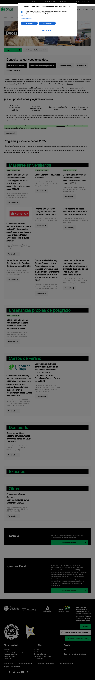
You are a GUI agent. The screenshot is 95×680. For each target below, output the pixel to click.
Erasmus (70, 84)
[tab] (14, 107)
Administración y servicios (42, 656)
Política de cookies (66, 663)
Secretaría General (40, 654)
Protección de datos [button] (27, 18)
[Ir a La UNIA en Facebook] (5, 672)
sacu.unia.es (60, 126)
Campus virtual (38, 2)
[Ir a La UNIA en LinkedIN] (18, 672)
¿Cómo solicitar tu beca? (36, 50)
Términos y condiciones (46, 663)
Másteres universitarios (16, 65)
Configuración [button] (47, 30)
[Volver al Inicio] (7, 9)
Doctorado (80, 65)
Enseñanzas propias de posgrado (41, 65)
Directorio (37, 652)
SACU (66, 649)
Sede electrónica (52, 2)
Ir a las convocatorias (69, 542)
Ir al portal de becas (12, 50)
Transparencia (38, 658)
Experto (9, 70)
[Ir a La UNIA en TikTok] (27, 672)
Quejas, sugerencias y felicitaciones (76, 632)
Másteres (7, 649)
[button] (93, 9)
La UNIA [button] (85, 9)
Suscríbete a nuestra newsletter (77, 639)
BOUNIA (37, 649)
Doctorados (7, 658)
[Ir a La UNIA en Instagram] (9, 672)
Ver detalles (12, 202)
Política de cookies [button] (27, 16)
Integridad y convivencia (12, 666)
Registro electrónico (68, 2)
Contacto (85, 626)
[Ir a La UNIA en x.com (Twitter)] (13, 672)
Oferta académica (12, 645)
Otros (16, 70)
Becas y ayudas (69, 652)
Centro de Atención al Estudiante (75, 654)
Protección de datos (25, 663)
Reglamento (10, 133)
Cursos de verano (65, 65)
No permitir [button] (29, 23)
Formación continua (10, 654)
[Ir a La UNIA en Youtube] (22, 672)
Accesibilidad (8, 663)
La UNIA (37, 645)
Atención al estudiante (84, 2)
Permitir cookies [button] (47, 23)
